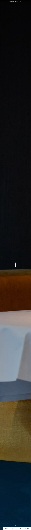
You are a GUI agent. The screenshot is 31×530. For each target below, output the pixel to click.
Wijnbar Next (20, 1)
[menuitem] (6, 529)
